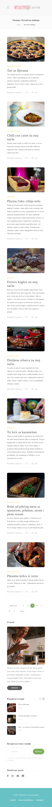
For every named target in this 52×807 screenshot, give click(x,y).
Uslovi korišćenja (25, 800)
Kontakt (39, 800)
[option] (26, 719)
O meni (12, 800)
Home (18, 24)
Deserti (11, 66)
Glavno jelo (13, 131)
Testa (19, 66)
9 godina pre (18, 92)
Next (22, 611)
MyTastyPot (10, 92)
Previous (13, 606)
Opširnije (14, 688)
